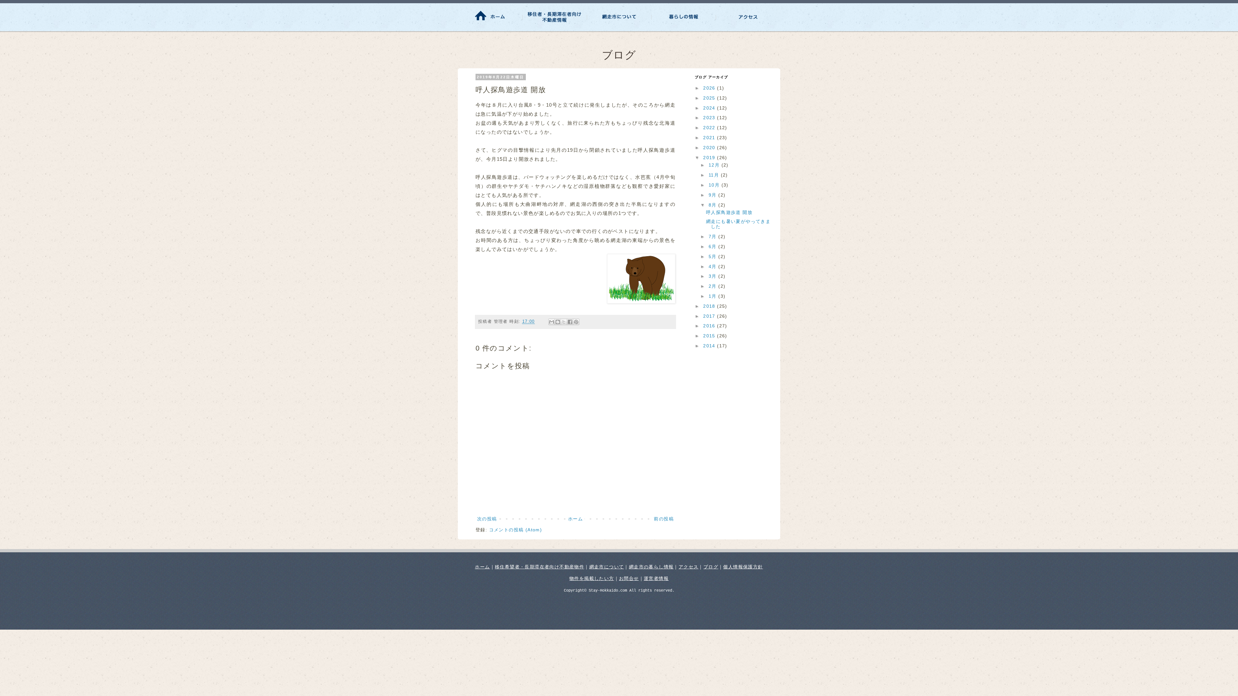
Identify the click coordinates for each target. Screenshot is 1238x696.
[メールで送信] (551, 322)
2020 (710, 147)
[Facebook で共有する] (570, 322)
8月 (713, 205)
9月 (713, 195)
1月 (713, 296)
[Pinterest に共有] (576, 322)
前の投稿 (664, 518)
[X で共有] (564, 322)
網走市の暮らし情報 (651, 566)
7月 (713, 236)
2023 (710, 117)
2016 (710, 325)
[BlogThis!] (558, 322)
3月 (713, 276)
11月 (715, 175)
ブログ (710, 566)
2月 (713, 286)
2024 (710, 108)
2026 (710, 88)
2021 (710, 137)
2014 (710, 345)
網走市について (606, 566)
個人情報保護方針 (743, 566)
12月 (715, 165)
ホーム (575, 518)
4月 (713, 266)
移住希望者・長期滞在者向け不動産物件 (539, 566)
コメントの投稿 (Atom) (515, 529)
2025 (710, 98)
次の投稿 (487, 518)
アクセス (689, 566)
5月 (713, 256)
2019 (710, 157)
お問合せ (629, 578)
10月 (715, 185)
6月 (713, 246)
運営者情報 (656, 578)
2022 (710, 127)
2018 (710, 306)
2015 (710, 335)
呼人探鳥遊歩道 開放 (729, 212)
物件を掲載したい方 (591, 578)
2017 (710, 316)
